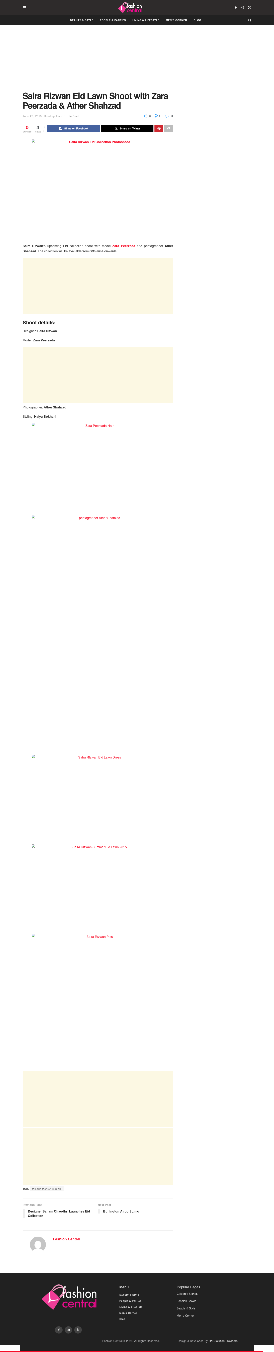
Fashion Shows (186, 1301)
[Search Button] (249, 20)
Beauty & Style (81, 20)
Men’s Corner (176, 20)
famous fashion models (47, 1188)
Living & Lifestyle (145, 20)
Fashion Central (66, 1239)
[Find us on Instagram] (242, 7)
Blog (197, 20)
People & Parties (113, 20)
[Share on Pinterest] (158, 128)
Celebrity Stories (187, 1294)
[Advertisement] (98, 61)
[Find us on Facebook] (236, 7)
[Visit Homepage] (130, 7)
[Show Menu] (24, 7)
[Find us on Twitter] (249, 7)
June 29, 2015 (32, 116)
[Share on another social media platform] (168, 128)
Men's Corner (185, 1315)
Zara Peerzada (123, 245)
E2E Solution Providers (222, 1341)
